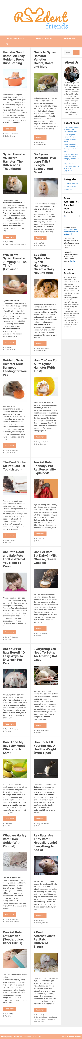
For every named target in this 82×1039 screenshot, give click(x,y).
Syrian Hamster (10, 136)
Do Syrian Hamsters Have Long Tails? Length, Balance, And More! (45, 163)
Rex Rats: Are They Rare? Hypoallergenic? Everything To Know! (46, 843)
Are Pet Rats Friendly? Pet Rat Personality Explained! (45, 467)
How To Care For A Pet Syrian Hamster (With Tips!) (46, 365)
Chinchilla (39, 1017)
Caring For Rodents (15, 38)
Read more (9, 129)
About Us (37, 1036)
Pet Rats (8, 542)
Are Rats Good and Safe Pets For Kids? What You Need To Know (14, 559)
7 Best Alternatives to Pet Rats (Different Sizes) (44, 939)
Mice (38, 1019)
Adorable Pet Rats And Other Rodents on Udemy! (71, 232)
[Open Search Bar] (7, 44)
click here (73, 261)
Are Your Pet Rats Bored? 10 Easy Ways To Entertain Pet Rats (14, 656)
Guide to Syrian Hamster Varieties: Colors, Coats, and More (45, 59)
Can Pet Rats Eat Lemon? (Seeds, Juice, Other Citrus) (13, 937)
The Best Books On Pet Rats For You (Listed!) (14, 465)
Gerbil (49, 1017)
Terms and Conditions (22, 1036)
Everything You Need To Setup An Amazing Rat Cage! (45, 654)
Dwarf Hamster (10, 244)
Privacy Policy (6, 1036)
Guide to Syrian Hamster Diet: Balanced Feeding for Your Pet (15, 367)
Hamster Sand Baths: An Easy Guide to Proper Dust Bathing (14, 57)
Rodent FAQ (69, 38)
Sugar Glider (51, 1019)
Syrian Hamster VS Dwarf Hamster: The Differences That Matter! (14, 161)
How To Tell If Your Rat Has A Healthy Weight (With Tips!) (45, 747)
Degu (45, 1017)
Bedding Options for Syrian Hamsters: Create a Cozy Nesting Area (44, 263)
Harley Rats (9, 921)
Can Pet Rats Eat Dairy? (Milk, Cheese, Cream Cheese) (45, 557)
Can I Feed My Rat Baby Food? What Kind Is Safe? (14, 747)
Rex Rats (45, 923)
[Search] (76, 52)
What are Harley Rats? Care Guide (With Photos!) (14, 841)
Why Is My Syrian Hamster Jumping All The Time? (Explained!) (15, 262)
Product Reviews (44, 38)
